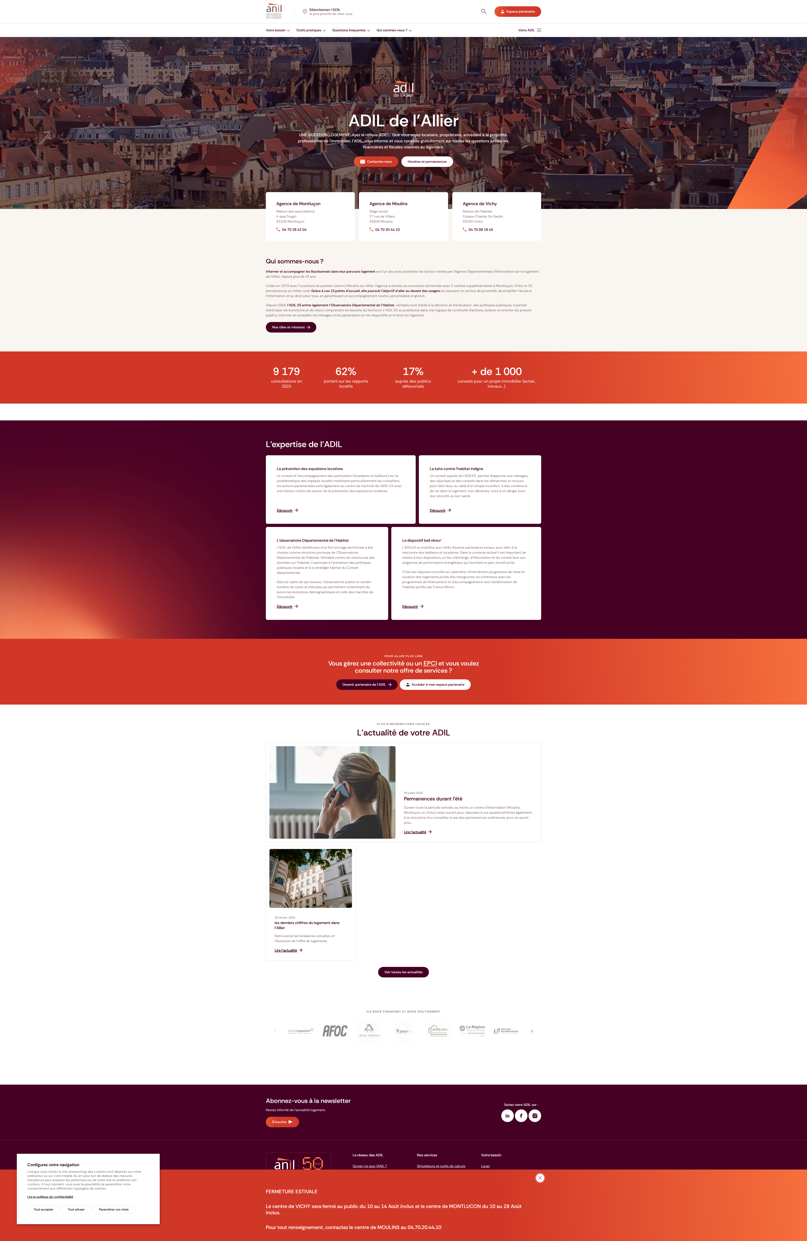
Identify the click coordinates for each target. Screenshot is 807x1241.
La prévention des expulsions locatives (310, 468)
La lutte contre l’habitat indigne (456, 468)
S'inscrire (279, 1122)
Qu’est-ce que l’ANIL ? (370, 1166)
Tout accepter (43, 1209)
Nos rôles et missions (288, 327)
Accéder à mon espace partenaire (438, 684)
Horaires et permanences (427, 161)
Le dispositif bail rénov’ (422, 540)
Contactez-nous (379, 161)
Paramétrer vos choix (114, 1209)
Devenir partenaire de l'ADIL (364, 684)
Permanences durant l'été (433, 799)
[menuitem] (278, 30)
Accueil (271, 45)
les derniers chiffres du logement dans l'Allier (307, 925)
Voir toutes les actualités (403, 972)
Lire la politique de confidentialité (50, 1197)
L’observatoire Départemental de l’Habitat (313, 540)
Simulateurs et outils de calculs (441, 1166)
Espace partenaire (520, 11)
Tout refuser (76, 1209)
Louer (485, 1166)
